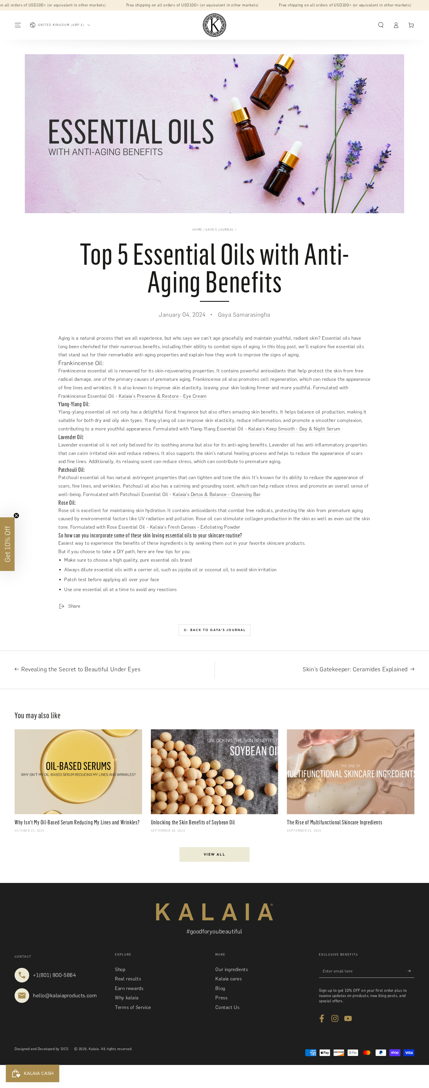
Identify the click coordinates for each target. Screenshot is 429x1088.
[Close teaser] (16, 515)
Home (197, 230)
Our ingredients (231, 969)
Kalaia (94, 1049)
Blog (220, 988)
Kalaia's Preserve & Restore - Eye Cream (163, 396)
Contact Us (227, 1007)
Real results (128, 979)
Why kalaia (126, 998)
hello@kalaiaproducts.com (65, 995)
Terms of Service (133, 1007)
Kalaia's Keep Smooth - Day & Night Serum (294, 429)
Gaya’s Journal (219, 230)
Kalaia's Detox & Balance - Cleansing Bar (217, 494)
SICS (65, 1049)
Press (221, 998)
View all (214, 854)
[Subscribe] (411, 971)
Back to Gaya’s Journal (218, 630)
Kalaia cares (228, 979)
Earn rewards (129, 988)
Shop (120, 969)
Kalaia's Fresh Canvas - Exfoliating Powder (195, 527)
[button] (380, 25)
